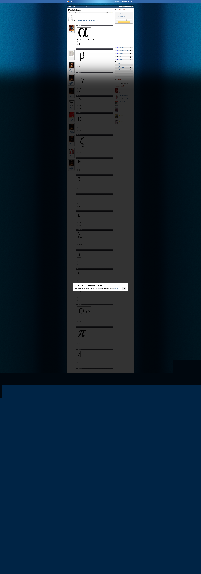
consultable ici (117, 288)
